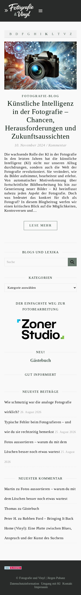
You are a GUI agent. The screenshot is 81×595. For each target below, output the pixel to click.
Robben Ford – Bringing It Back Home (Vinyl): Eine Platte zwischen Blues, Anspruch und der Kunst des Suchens (39, 528)
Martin (9, 489)
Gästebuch (40, 360)
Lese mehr (40, 225)
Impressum (41, 587)
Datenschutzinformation (24, 583)
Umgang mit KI (50, 583)
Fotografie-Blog (40, 96)
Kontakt (67, 583)
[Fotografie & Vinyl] (21, 11)
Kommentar (57, 145)
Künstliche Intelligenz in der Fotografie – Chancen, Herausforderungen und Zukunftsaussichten (40, 119)
